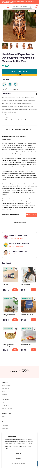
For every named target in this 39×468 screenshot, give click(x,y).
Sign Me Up (5, 388)
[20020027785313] (15, 349)
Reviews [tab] (5, 215)
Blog (3, 391)
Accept (18, 453)
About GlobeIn (6, 385)
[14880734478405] (15, 319)
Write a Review (31, 215)
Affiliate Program (7, 409)
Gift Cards (5, 417)
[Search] (30, 7)
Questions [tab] (14, 215)
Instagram (5, 428)
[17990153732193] (15, 289)
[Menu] (3, 7)
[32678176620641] (33, 289)
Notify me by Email (19, 72)
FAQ (3, 403)
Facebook (5, 425)
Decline (18, 458)
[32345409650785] (33, 319)
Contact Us (5, 406)
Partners (4, 394)
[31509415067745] (33, 349)
